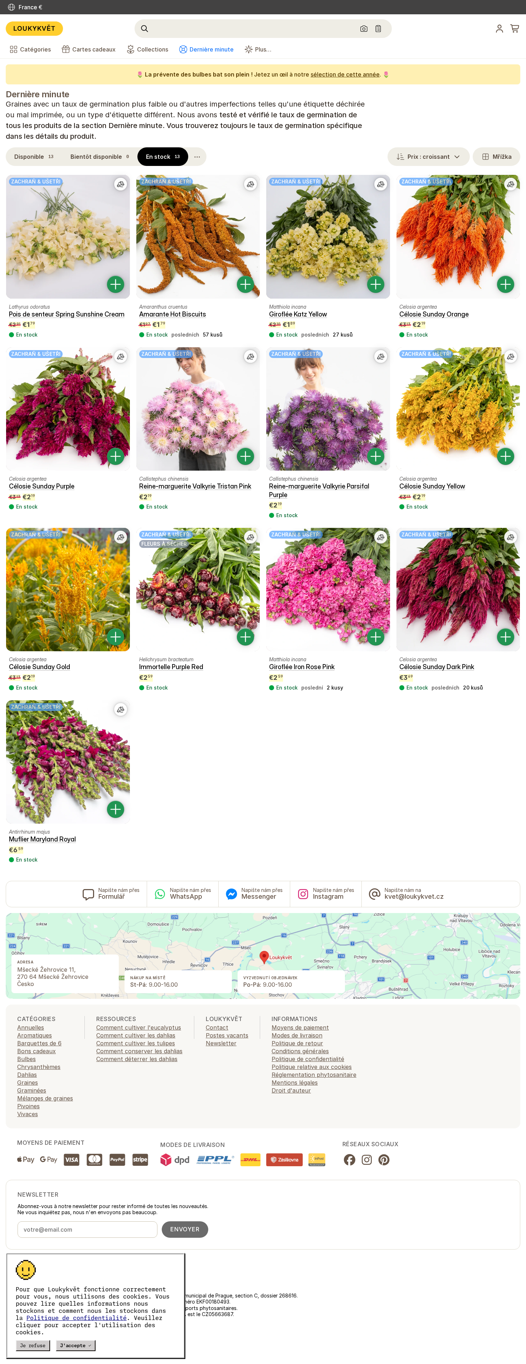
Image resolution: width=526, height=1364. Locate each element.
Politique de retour (297, 1043)
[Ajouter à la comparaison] (120, 184)
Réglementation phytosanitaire (314, 1074)
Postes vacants (227, 1035)
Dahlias (27, 1074)
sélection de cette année (345, 74)
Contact (217, 1027)
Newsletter (221, 1043)
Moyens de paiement (300, 1027)
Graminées (31, 1090)
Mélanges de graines (45, 1098)
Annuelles (30, 1027)
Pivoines (28, 1106)
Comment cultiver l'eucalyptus (138, 1027)
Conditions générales (300, 1051)
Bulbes (26, 1059)
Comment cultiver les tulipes (135, 1043)
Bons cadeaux (36, 1051)
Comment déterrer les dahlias (136, 1059)
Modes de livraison (297, 1035)
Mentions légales (295, 1082)
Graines (27, 1082)
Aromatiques (34, 1035)
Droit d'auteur (291, 1090)
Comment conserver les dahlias (139, 1051)
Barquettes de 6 (39, 1043)
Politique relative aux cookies (312, 1066)
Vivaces (27, 1114)
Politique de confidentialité (76, 1318)
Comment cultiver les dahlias (135, 1035)
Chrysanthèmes (38, 1066)
